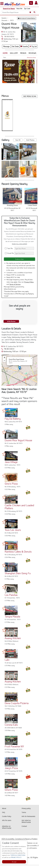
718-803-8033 (9, 36)
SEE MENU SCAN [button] (29, 96)
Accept (14, 862)
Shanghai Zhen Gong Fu (18, 574)
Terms (24, 814)
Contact (24, 828)
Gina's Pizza (11, 791)
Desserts (5, 20)
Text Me (10, 250)
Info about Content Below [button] (27, 18)
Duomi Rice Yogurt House (18, 441)
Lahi (7, 661)
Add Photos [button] (30, 141)
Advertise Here (31, 57)
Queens (5, 18)
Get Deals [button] (15, 46)
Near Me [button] (19, 8)
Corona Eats (11, 726)
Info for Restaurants (28, 818)
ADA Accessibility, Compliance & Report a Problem (19, 840)
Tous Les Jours (13, 531)
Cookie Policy (6, 818)
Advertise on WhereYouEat (6, 829)
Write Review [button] (11, 323)
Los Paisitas (11, 596)
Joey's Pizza (11, 769)
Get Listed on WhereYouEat (26, 823)
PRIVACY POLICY (16, 857)
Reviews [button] (32, 53)
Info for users (6, 822)
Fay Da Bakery (12, 420)
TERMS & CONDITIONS (17, 855)
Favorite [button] (25, 46)
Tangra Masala (12, 618)
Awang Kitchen (13, 639)
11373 (12, 20)
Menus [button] (23, 53)
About (4, 810)
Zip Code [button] (27, 8)
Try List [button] (34, 46)
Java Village (11, 463)
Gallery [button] (14, 53)
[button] (31, 3)
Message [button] (6, 46)
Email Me (10, 255)
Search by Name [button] (9, 8)
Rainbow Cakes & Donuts (18, 553)
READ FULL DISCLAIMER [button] (19, 245)
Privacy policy (26, 810)
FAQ (3, 814)
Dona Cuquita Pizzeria (16, 704)
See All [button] (17, 141)
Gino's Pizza (11, 485)
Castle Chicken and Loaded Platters (19, 508)
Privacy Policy (29, 283)
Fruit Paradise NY (14, 747)
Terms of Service (14, 286)
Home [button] (5, 53)
